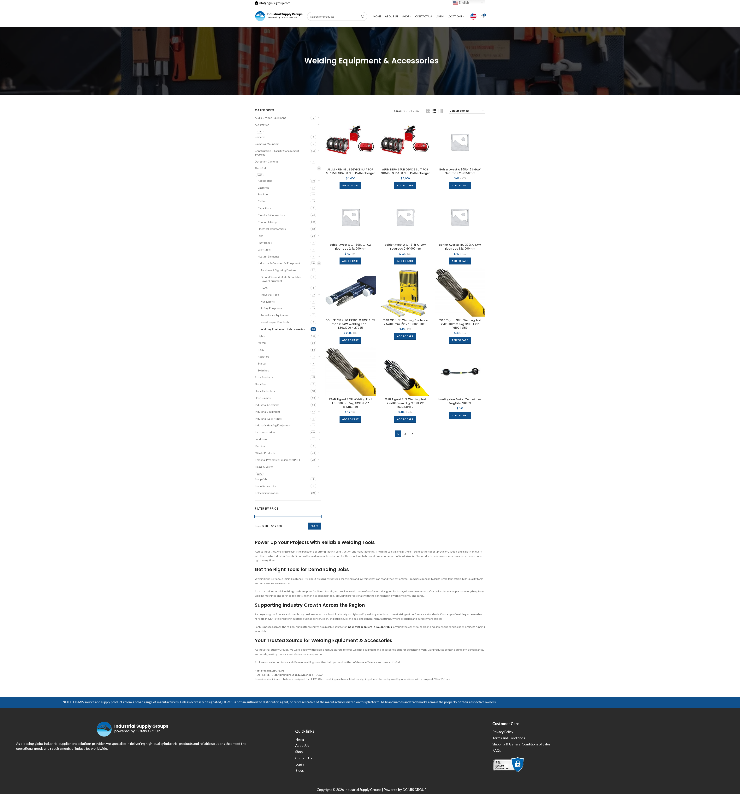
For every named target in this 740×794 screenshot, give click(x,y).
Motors (262, 342)
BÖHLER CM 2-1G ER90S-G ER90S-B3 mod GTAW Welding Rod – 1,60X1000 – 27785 (350, 324)
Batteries (263, 187)
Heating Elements (268, 256)
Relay (261, 349)
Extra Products (264, 377)
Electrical (260, 168)
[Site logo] (279, 16)
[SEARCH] (362, 16)
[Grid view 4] (441, 111)
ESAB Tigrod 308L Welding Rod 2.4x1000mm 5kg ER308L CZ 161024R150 (460, 324)
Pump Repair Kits (265, 486)
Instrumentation (265, 432)
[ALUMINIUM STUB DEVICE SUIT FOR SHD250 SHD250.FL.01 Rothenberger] (350, 142)
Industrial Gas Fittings (268, 418)
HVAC (264, 287)
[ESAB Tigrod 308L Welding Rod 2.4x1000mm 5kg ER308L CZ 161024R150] (460, 292)
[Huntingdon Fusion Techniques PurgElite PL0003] (460, 371)
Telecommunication (267, 493)
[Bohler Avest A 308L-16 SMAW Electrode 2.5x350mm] (460, 142)
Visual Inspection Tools (275, 322)
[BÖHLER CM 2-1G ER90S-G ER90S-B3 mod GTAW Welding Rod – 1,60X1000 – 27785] (350, 292)
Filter (314, 525)
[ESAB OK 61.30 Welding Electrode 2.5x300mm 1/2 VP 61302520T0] (405, 292)
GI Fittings (264, 249)
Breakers (263, 194)
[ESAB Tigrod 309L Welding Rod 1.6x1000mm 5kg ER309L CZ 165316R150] (350, 371)
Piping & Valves (264, 466)
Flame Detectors (265, 391)
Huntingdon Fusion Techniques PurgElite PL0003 (460, 401)
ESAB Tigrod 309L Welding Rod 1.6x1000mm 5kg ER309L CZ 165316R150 (350, 403)
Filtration (260, 384)
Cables (262, 201)
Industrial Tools (270, 294)
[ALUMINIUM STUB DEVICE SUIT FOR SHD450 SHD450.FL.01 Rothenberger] (405, 142)
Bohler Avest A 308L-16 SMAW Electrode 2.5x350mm (460, 171)
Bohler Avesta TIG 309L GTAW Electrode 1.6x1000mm (460, 247)
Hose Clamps (263, 398)
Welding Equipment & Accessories (283, 329)
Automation (262, 124)
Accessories (265, 180)
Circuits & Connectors (271, 215)
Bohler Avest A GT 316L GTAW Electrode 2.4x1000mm (405, 247)
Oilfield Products (265, 453)
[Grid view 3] (434, 111)
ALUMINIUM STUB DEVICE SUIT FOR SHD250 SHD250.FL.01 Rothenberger (350, 171)
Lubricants (261, 439)
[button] (350, 185)
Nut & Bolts (268, 301)
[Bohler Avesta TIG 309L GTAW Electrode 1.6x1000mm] (460, 217)
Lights (261, 336)
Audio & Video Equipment (270, 117)
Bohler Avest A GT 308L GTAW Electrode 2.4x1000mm (350, 247)
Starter (262, 363)
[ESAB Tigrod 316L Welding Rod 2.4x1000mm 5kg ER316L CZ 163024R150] (405, 371)
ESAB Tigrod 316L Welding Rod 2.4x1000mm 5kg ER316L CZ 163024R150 (405, 403)
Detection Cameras (266, 161)
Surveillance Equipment (275, 315)
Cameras (260, 137)
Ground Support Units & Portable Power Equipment (281, 278)
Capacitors (264, 208)
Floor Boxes (265, 242)
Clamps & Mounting (267, 143)
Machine (260, 446)
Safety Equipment (271, 308)
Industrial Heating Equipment (272, 425)
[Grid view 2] (428, 111)
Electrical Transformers (272, 228)
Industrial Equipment (267, 411)
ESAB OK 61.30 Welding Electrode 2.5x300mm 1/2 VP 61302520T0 (405, 322)
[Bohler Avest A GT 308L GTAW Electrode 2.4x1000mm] (350, 217)
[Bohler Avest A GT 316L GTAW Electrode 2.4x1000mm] (405, 217)
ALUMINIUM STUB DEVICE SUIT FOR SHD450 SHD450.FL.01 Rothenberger (405, 171)
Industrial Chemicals (267, 404)
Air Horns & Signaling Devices (278, 270)
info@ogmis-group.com (274, 3)
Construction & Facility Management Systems (277, 152)
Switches (263, 370)
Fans (260, 235)
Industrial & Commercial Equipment (279, 263)
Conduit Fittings (267, 222)
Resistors (263, 356)
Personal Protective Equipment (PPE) (277, 459)
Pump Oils (261, 479)
